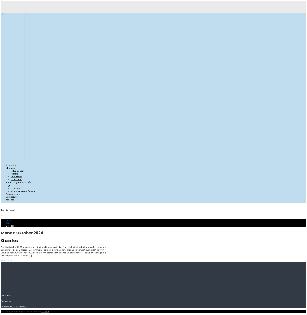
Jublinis (14, 173)
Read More (6, 260)
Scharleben (16, 179)
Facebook (6, 301)
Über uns (10, 168)
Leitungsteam (17, 171)
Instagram (6, 295)
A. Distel (45, 311)
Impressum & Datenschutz (14, 306)
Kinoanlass (10, 240)
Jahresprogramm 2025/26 (19, 182)
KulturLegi (15, 188)
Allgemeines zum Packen (23, 191)
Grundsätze (16, 176)
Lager (8, 185)
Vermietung (12, 197)
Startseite (11, 165)
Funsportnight (13, 194)
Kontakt (10, 199)
